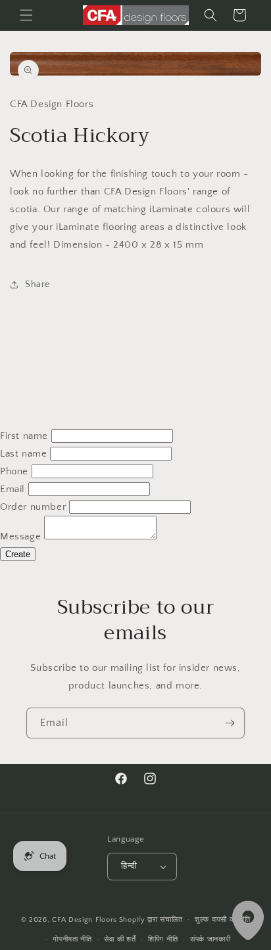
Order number (33, 506)
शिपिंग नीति (163, 939)
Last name (23, 453)
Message (20, 536)
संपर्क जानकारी (210, 939)
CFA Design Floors (84, 919)
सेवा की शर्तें (120, 939)
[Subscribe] (229, 723)
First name (24, 435)
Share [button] (37, 284)
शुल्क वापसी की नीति (222, 920)
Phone (14, 471)
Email (12, 489)
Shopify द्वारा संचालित (151, 919)
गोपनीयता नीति (72, 939)
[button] (26, 15)
